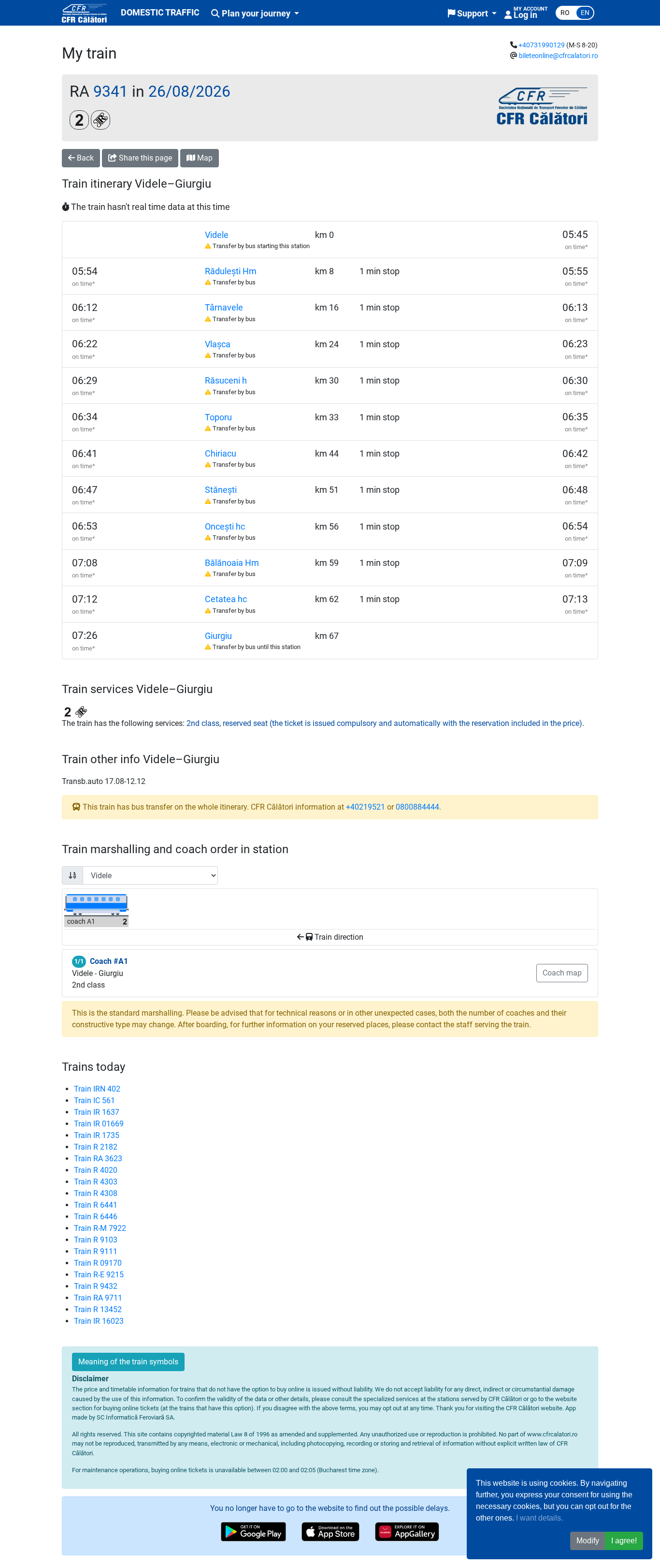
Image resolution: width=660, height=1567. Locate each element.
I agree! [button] (624, 1541)
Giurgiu (218, 636)
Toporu (218, 417)
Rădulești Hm (231, 271)
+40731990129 (541, 45)
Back (84, 158)
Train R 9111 (95, 1251)
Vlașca (217, 344)
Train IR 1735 (96, 1135)
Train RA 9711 (98, 1297)
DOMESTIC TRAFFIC (160, 12)
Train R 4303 (95, 1181)
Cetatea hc (226, 599)
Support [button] (472, 13)
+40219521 (365, 807)
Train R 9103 (95, 1239)
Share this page (144, 158)
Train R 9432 (95, 1286)
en (585, 13)
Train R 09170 (98, 1263)
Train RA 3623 (98, 1158)
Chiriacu (220, 453)
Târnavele (224, 307)
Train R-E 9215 (99, 1274)
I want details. (539, 1518)
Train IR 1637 (96, 1112)
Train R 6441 (95, 1205)
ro (565, 13)
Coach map (562, 972)
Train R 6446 (95, 1216)
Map (204, 158)
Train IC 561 (94, 1100)
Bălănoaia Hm (232, 563)
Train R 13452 (98, 1309)
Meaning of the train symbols (128, 1361)
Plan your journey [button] (256, 13)
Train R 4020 (95, 1170)
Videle (217, 235)
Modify (587, 1541)
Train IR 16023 (99, 1321)
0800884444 (417, 807)
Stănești (221, 490)
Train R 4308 (95, 1193)
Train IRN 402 (97, 1089)
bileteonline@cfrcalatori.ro (558, 56)
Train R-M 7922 (100, 1228)
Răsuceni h (226, 380)
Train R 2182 (95, 1147)
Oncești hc (225, 527)
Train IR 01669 (99, 1123)
